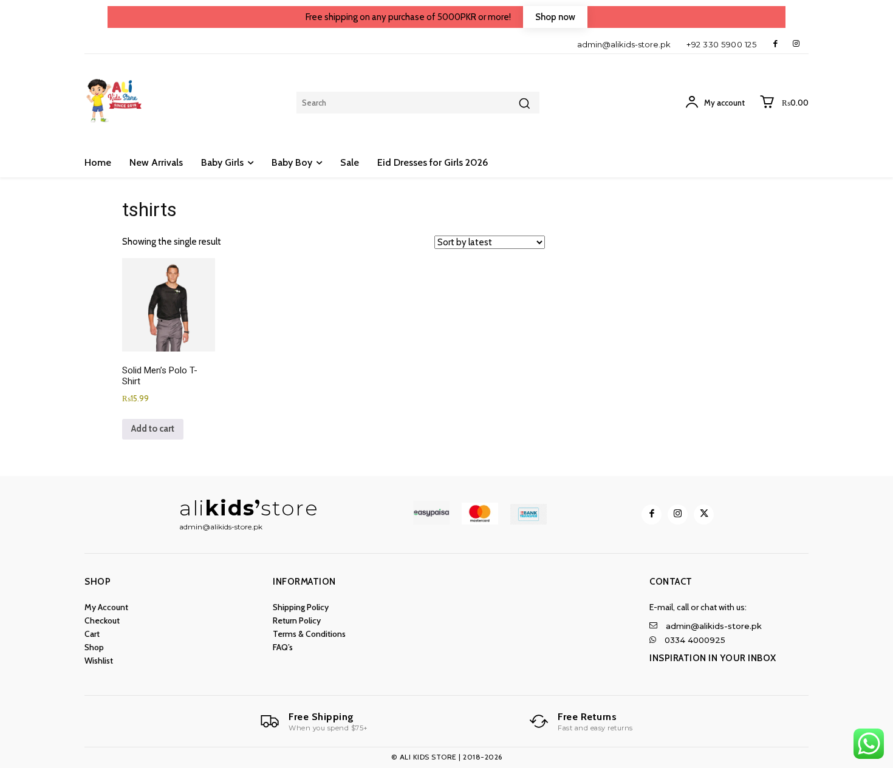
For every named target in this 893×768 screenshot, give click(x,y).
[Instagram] (796, 44)
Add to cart (152, 428)
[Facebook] (775, 44)
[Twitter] (704, 515)
